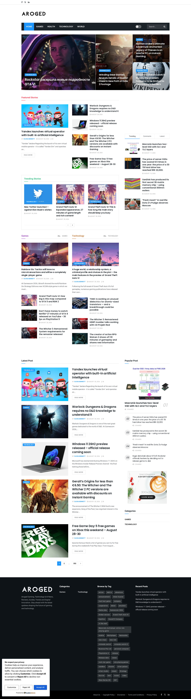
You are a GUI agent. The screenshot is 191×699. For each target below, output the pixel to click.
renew (114, 658)
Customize (11, 687)
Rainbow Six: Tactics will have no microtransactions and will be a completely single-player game (43, 272)
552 (74, 563)
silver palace (122, 667)
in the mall (103, 623)
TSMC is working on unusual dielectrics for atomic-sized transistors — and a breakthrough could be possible (104, 304)
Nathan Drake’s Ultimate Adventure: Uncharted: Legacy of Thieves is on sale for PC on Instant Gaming (150, 50)
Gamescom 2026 (116, 610)
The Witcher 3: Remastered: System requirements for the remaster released (53, 331)
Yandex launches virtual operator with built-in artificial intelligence (43, 133)
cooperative (103, 606)
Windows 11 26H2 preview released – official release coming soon (103, 123)
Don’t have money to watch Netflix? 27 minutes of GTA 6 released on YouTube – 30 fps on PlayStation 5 (53, 315)
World (81, 26)
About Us (96, 695)
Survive (101, 675)
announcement (104, 597)
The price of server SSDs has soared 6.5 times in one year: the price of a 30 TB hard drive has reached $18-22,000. (155, 164)
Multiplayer (111, 635)
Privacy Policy (152, 695)
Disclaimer (121, 695)
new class (102, 640)
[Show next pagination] (81, 563)
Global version (104, 615)
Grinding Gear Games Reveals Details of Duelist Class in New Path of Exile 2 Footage (113, 79)
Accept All (40, 687)
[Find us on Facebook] (21, 2)
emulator (122, 606)
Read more (29, 155)
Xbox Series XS (104, 680)
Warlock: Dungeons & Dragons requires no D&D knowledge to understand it (104, 108)
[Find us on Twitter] (25, 2)
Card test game (105, 601)
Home (29, 26)
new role (113, 640)
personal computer (121, 649)
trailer (116, 675)
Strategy (123, 671)
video (124, 675)
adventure (119, 592)
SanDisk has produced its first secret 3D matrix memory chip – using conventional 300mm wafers (155, 185)
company (117, 601)
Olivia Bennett (32, 89)
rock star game (104, 662)
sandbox (102, 667)
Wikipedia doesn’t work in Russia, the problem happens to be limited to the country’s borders (150, 79)
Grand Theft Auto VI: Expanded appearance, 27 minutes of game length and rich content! (69, 211)
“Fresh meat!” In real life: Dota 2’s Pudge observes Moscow (155, 203)
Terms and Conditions (136, 695)
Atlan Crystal (118, 597)
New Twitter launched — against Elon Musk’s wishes (38, 208)
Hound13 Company (115, 619)
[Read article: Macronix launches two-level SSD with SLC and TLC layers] (147, 384)
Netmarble (123, 635)
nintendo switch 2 (121, 644)
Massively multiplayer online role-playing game (112, 629)
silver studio (103, 671)
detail (113, 606)
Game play (103, 610)
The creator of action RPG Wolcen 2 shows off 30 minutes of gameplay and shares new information (103, 338)
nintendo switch (105, 644)
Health (51, 26)
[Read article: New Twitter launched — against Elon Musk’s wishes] (38, 194)
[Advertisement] (147, 111)
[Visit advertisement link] (147, 487)
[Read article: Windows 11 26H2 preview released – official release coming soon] (80, 124)
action (101, 592)
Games (39, 26)
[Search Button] (164, 26)
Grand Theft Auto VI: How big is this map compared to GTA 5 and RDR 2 (52, 299)
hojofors (102, 619)
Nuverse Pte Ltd (105, 649)
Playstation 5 (104, 653)
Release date (104, 658)
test (109, 675)
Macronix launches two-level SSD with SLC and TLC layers (154, 147)
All (59, 236)
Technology (66, 26)
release (115, 653)
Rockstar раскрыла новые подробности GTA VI (57, 81)
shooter (111, 667)
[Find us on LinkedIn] (28, 2)
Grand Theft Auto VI (121, 615)
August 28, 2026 (46, 89)
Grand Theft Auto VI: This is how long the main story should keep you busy (102, 209)
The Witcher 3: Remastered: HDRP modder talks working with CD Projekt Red (104, 322)
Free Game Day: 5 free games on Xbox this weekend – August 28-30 (103, 161)
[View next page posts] (72, 225)
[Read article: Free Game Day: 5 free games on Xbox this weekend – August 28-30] (80, 163)
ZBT (115, 680)
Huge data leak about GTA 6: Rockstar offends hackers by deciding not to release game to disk (149, 458)
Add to (109, 592)
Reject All (26, 687)
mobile (101, 635)
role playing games (121, 662)
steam (114, 671)
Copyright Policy (108, 695)
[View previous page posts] (68, 225)
